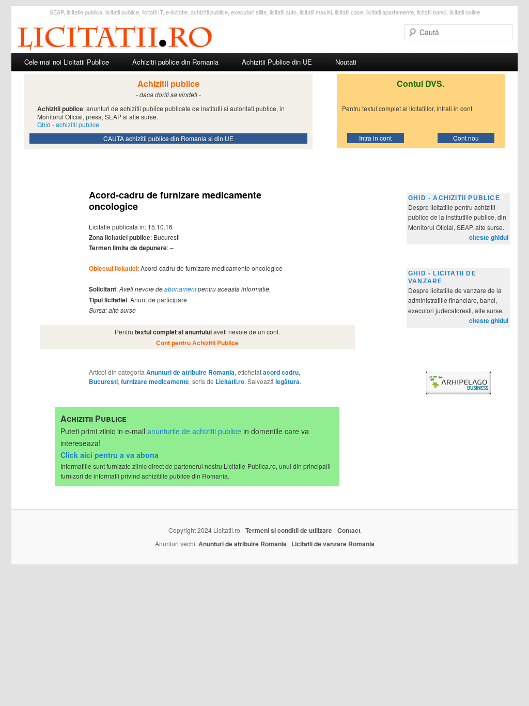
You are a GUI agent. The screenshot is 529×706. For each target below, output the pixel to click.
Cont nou (466, 137)
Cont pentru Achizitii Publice (197, 342)
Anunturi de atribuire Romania (190, 372)
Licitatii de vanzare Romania (333, 543)
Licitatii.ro (229, 381)
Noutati (345, 62)
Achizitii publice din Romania (175, 62)
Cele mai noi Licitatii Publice (66, 62)
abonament (180, 288)
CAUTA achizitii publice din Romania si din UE (168, 138)
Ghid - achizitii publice (454, 198)
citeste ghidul (488, 237)
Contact (349, 530)
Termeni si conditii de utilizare (288, 530)
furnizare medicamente (155, 381)
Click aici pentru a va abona (109, 455)
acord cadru (281, 372)
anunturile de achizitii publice (194, 431)
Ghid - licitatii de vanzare (442, 277)
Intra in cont (375, 137)
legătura (287, 381)
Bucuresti (103, 381)
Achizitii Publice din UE (277, 62)
